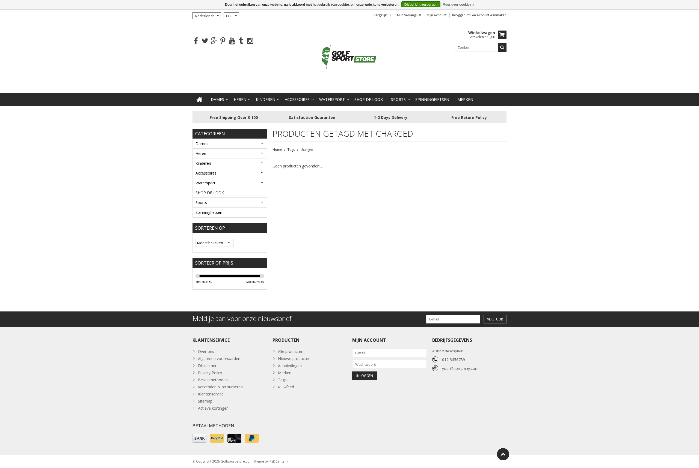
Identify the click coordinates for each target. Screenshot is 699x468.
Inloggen (459, 15)
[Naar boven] (503, 454)
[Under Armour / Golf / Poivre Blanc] (349, 57)
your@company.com (460, 368)
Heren (240, 99)
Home (277, 149)
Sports (398, 99)
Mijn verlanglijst (409, 15)
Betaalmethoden (213, 379)
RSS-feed (286, 386)
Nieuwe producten (294, 358)
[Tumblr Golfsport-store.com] (241, 41)
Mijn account (436, 15)
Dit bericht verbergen (420, 5)
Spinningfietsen (432, 99)
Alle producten (290, 351)
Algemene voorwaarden (219, 358)
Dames (217, 99)
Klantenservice (211, 394)
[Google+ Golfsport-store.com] (214, 41)
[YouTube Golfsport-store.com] (232, 41)
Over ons (206, 351)
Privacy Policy (210, 372)
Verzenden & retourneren (220, 386)
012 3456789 (453, 359)
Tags (291, 149)
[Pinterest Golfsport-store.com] (223, 41)
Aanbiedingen (290, 365)
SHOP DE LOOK (368, 99)
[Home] (199, 100)
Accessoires (297, 99)
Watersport (332, 99)
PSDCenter (277, 461)
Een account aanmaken (488, 15)
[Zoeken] (502, 47)
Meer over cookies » (458, 5)
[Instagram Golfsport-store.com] (250, 41)
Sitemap (205, 401)
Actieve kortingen (213, 408)
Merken (465, 99)
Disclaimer (207, 365)
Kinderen (265, 99)
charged (306, 149)
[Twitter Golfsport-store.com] (205, 41)
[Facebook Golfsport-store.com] (195, 41)
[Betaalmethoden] (199, 438)
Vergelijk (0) (382, 15)
